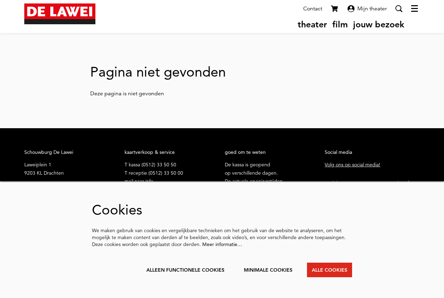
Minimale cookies (268, 270)
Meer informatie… (222, 244)
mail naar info (139, 181)
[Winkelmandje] (335, 8)
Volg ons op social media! (352, 164)
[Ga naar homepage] (59, 13)
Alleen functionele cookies (185, 270)
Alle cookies (329, 270)
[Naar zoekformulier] (399, 8)
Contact (312, 8)
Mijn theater (372, 8)
